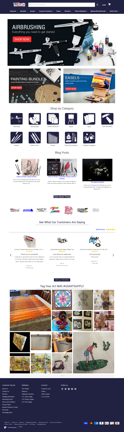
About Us (5, 388)
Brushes (68, 11)
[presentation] (5, 42)
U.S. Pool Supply (27, 402)
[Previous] (11, 255)
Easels (32, 11)
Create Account (46, 388)
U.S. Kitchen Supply (28, 399)
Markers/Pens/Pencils (98, 11)
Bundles (23, 11)
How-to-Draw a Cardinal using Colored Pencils (62, 177)
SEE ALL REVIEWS (62, 280)
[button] (61, 65)
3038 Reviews (100, 229)
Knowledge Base (7, 412)
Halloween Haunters (28, 394)
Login (104, 5)
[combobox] (61, 5)
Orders (43, 391)
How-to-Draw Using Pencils (26, 177)
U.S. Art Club (45, 396)
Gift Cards (5, 410)
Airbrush (13, 11)
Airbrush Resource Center (10, 407)
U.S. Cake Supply (27, 396)
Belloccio (24, 391)
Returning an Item (7, 399)
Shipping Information (8, 396)
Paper (58, 11)
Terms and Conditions (8, 402)
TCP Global (25, 388)
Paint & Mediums (81, 11)
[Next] (113, 255)
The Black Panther (97, 182)
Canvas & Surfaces (46, 11)
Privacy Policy (6, 404)
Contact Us (5, 391)
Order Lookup (45, 394)
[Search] (97, 5)
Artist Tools (114, 11)
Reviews (4, 394)
